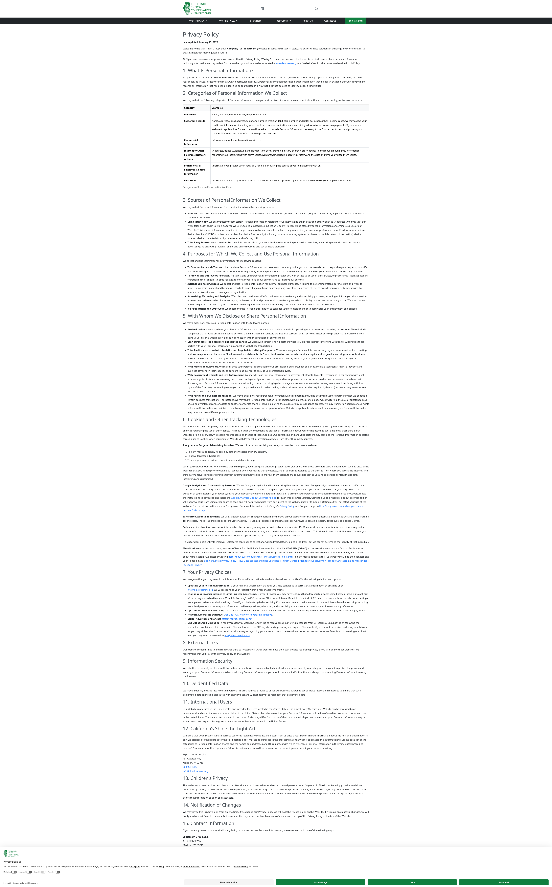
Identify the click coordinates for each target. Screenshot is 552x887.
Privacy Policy (287, 506)
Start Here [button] (256, 20)
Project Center (355, 20)
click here (209, 560)
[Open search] (316, 8)
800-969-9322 (190, 767)
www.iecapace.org (286, 63)
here (230, 556)
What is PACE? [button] (196, 20)
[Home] (197, 8)
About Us (308, 20)
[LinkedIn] (262, 8)
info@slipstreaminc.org (200, 589)
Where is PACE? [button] (227, 20)
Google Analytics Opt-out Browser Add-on (254, 497)
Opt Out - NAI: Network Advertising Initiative (248, 614)
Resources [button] (282, 20)
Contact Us (330, 20)
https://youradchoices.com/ (237, 618)
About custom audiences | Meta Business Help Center (264, 556)
